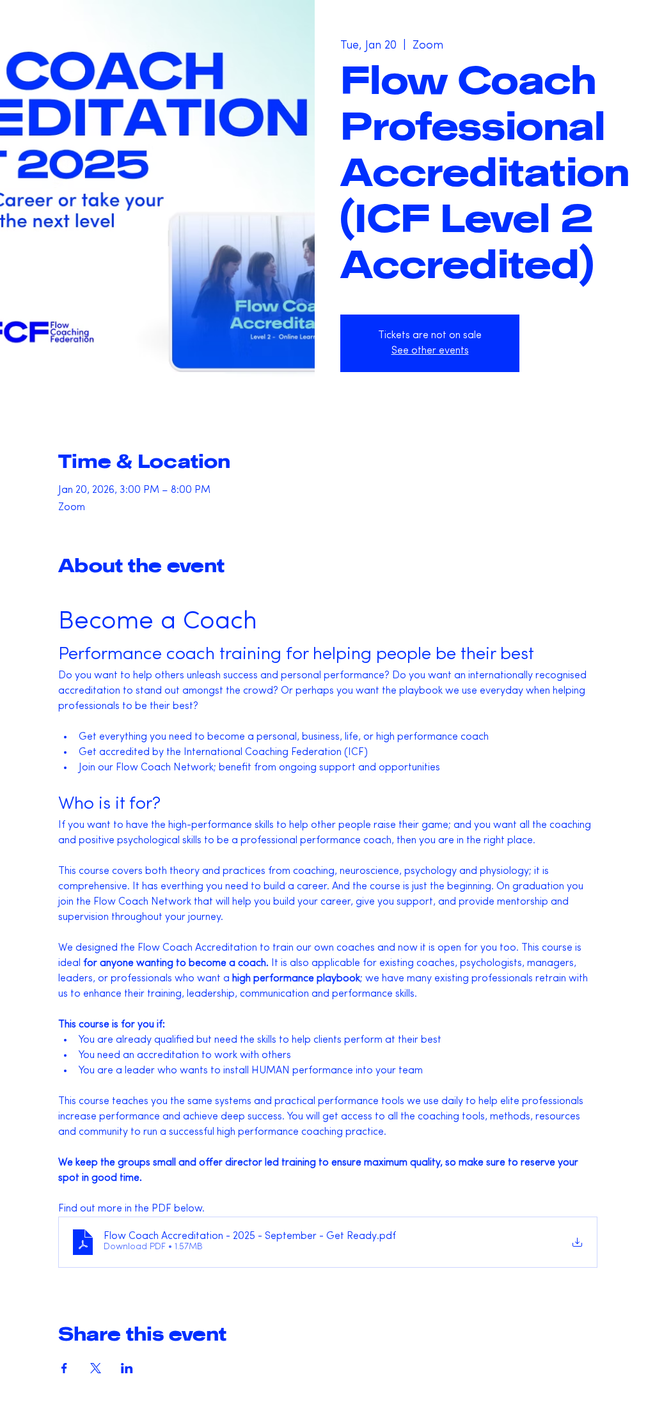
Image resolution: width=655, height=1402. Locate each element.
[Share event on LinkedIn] (127, 1368)
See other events (430, 351)
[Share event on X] (96, 1368)
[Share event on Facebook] (64, 1368)
